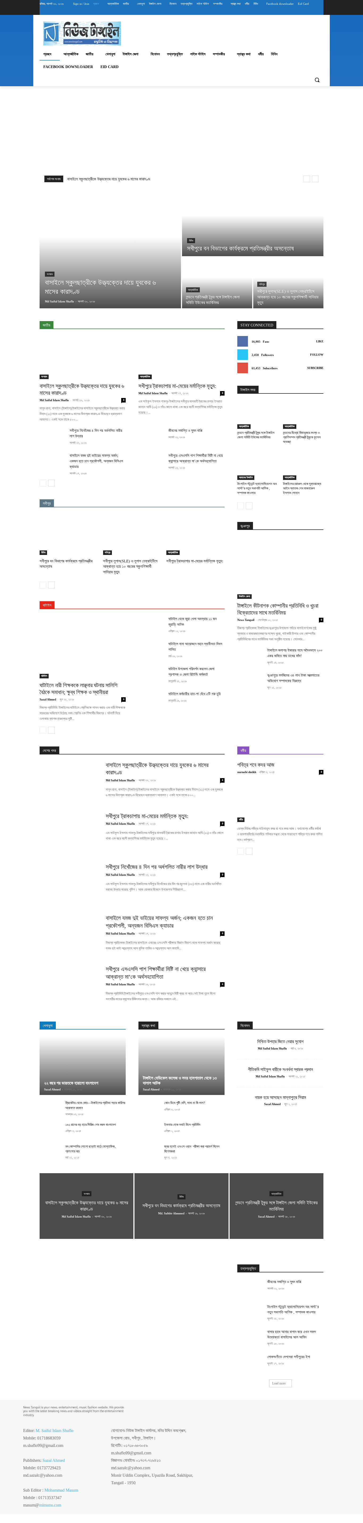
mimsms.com (50, 1505)
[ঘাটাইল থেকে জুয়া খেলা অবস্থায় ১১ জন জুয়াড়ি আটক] (151, 625)
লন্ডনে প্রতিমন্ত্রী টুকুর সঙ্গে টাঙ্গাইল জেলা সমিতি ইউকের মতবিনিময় (256, 435)
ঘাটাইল (44, 675)
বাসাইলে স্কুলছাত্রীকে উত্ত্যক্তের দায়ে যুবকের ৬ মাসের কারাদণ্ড (108, 179)
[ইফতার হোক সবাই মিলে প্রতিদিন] (149, 1130)
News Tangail (245, 619)
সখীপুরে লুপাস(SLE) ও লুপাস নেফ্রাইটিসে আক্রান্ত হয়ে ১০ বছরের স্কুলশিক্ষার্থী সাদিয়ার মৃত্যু (130, 566)
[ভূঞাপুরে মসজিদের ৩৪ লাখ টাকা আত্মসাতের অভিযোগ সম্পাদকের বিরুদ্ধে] (250, 682)
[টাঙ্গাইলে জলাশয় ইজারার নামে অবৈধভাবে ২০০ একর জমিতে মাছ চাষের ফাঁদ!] (250, 657)
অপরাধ (50, 274)
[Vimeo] (313, 11)
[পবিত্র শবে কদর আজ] (280, 800)
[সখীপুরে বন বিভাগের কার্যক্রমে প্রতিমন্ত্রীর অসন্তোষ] (252, 222)
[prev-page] (43, 483)
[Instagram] (298, 11)
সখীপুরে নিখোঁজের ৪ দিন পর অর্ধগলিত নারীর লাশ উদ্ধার (157, 867)
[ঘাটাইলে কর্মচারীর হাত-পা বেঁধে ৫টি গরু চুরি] (151, 700)
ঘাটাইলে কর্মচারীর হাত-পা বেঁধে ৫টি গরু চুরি (194, 694)
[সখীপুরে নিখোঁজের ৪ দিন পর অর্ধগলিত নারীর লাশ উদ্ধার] (52, 437)
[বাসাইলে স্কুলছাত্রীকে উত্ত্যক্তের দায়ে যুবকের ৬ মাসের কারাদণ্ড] (110, 248)
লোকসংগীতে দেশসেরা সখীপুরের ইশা (288, 1357)
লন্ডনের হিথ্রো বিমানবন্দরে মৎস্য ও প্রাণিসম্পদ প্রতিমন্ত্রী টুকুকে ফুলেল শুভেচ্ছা (302, 437)
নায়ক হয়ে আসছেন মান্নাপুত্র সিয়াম (280, 1097)
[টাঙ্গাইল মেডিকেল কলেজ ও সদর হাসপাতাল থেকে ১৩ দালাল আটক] (181, 1065)
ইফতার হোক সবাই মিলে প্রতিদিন (182, 1125)
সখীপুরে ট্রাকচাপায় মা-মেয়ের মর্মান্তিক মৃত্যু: (177, 386)
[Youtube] (320, 11)
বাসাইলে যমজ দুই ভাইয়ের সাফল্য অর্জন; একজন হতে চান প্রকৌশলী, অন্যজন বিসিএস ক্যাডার (96, 461)
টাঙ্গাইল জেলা (244, 596)
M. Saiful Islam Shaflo (54, 1430)
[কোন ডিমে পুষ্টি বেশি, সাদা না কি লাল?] (149, 1109)
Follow (316, 354)
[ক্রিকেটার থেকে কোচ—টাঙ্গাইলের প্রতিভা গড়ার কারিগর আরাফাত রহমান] (50, 1109)
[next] (315, 179)
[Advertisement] (181, 129)
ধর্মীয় (241, 819)
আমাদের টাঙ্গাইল (246, 477)
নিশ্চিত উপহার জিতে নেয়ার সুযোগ (280, 1041)
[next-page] (51, 483)
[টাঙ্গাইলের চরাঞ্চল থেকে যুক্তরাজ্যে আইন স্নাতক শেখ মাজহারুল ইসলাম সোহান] (303, 466)
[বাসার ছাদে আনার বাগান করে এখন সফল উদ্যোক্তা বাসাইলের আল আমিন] (250, 1338)
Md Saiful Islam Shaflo (54, 400)
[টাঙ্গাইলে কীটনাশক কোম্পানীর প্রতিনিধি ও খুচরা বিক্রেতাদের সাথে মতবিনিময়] (280, 568)
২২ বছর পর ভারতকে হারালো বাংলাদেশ (71, 1083)
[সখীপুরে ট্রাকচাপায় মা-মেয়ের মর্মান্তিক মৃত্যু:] (181, 357)
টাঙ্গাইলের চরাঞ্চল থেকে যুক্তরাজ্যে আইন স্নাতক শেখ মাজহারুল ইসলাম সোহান (302, 488)
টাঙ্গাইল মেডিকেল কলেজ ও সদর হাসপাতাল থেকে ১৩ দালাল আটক (180, 1081)
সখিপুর (262, 284)
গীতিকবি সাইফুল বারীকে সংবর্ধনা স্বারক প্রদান (280, 1069)
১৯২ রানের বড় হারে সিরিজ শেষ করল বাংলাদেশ (90, 1125)
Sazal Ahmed (48, 699)
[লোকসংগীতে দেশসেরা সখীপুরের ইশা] (250, 1363)
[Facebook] (291, 11)
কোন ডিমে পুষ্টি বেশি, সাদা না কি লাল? (184, 1103)
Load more (279, 1383)
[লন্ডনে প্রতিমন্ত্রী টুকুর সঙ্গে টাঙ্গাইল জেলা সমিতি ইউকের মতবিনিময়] (217, 282)
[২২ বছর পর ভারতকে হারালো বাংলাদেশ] (83, 1065)
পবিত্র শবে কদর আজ (256, 765)
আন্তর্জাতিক (193, 289)
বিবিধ (191, 240)
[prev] (306, 179)
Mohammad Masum (61, 1490)
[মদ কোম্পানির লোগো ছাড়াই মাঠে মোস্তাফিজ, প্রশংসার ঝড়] (50, 1152)
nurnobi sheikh (246, 772)
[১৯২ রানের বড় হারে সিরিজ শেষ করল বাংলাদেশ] (50, 1130)
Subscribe (315, 368)
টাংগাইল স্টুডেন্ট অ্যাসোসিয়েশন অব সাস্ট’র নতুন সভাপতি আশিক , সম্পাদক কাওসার (257, 488)
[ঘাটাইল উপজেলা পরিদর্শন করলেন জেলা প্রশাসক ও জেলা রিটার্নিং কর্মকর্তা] (151, 675)
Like (319, 341)
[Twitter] (306, 11)
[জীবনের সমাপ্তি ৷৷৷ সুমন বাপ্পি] (151, 437)
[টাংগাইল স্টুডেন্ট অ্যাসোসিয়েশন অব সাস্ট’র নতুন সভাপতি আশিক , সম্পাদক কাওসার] (257, 466)
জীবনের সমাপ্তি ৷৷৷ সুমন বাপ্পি (185, 431)
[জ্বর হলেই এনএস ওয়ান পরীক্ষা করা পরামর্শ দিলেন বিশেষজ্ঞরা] (149, 1152)
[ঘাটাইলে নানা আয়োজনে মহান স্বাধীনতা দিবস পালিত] (151, 650)
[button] (317, 79)
